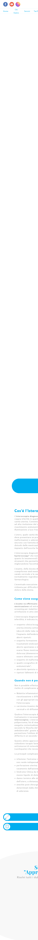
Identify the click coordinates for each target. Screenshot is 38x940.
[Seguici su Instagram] (18, 4)
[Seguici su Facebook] (5, 4)
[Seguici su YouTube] (11, 4)
